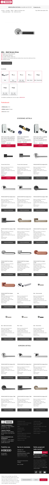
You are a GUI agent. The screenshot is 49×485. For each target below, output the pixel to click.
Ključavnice (19, 431)
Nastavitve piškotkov (27, 479)
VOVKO (3, 10)
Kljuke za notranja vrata (20, 10)
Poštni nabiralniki (37, 424)
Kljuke (12, 10)
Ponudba (8, 10)
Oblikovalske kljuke (6, 11)
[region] (24, 479)
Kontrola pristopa (21, 429)
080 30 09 (22, 97)
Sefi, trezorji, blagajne (37, 423)
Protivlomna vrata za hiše (22, 424)
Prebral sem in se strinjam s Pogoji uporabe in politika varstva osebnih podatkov (40, 456)
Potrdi (45, 452)
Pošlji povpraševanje (6, 63)
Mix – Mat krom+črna (16, 11)
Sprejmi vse (43, 479)
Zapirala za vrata (21, 440)
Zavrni (36, 479)
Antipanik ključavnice (21, 435)
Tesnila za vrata (36, 421)
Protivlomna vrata (21, 421)
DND (47, 10)
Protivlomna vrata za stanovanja (24, 423)
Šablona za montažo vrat (22, 456)
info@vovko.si (4, 454)
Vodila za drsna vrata (21, 438)
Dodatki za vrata (37, 429)
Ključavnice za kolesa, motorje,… (24, 436)
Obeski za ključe (36, 433)
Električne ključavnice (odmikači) (24, 433)
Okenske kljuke (36, 428)
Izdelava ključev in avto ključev (39, 431)
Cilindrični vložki (20, 428)
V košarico (8, 145)
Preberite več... (37, 7)
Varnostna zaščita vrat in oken (39, 426)
